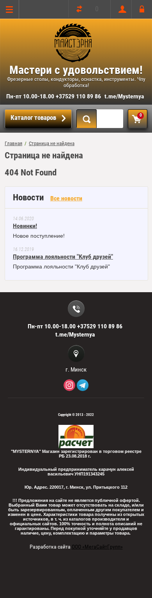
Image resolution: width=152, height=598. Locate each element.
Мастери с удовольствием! (76, 70)
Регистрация (120, 9)
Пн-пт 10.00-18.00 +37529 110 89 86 (53, 96)
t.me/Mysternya (124, 96)
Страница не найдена (51, 143)
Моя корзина (141, 115)
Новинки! (25, 226)
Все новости (66, 198)
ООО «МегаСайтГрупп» (97, 547)
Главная (13, 143)
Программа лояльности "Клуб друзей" (63, 256)
